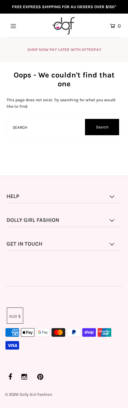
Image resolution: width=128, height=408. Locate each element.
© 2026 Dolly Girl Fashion (28, 394)
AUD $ (15, 316)
